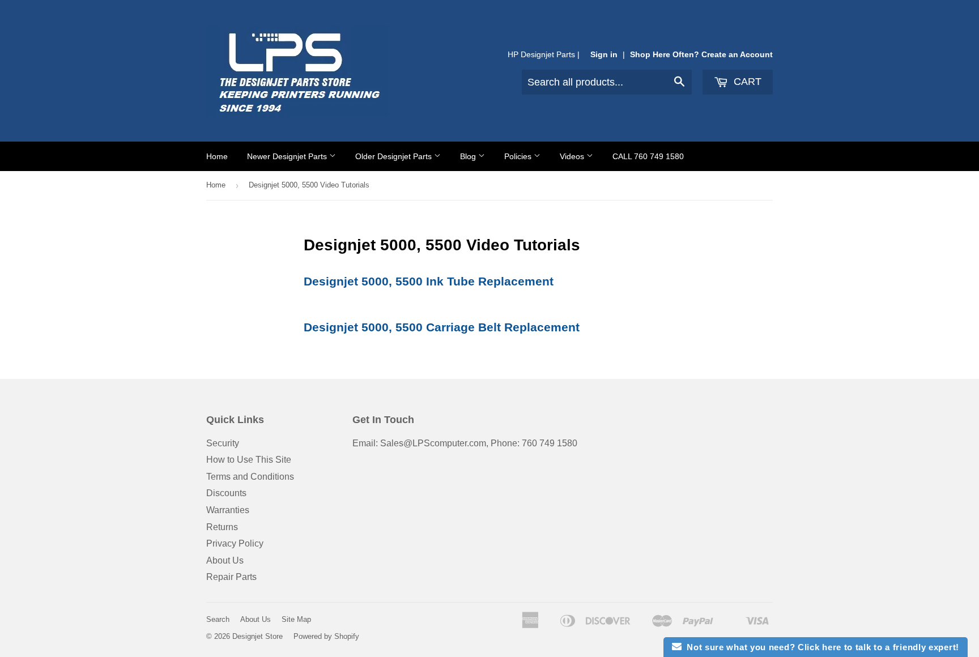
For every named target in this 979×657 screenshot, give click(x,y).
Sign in (604, 54)
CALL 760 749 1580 (648, 156)
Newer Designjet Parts (288, 156)
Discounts (226, 493)
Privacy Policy (234, 543)
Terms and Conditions (250, 476)
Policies (519, 156)
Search (217, 619)
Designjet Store (257, 636)
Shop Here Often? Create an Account (701, 54)
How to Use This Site (248, 459)
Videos (573, 156)
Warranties (227, 510)
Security (222, 443)
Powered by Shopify (326, 636)
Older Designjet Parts (394, 156)
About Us (225, 560)
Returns (222, 527)
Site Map (296, 619)
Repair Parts (231, 577)
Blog (469, 156)
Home (217, 156)
